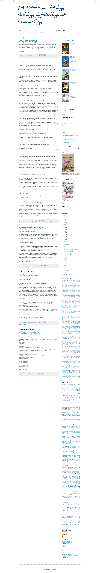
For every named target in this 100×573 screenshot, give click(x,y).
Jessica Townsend (65, 321)
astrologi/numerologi (66, 518)
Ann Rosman (70, 284)
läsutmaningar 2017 (66, 455)
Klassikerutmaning (76, 437)
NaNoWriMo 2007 (65, 477)
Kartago (73, 393)
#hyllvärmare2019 (75, 428)
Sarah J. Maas (77, 357)
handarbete (64, 521)
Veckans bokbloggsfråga (66, 440)
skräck (69, 419)
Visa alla (78, 559)
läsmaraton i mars (66, 445)
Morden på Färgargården (66, 476)
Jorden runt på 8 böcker (27, 266)
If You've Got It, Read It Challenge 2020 (57, 30)
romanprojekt (76, 491)
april (65, 265)
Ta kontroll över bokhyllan (74, 438)
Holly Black (65, 313)
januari (65, 270)
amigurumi (76, 516)
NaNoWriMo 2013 (65, 481)
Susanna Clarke (76, 366)
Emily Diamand (74, 305)
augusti (65, 258)
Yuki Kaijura (78, 507)
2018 (64, 226)
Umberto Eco (76, 372)
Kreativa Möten (31, 221)
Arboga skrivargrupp (65, 467)
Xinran (78, 377)
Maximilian (67, 475)
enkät (78, 409)
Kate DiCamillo (67, 326)
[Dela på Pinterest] (45, 55)
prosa (46, 221)
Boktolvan (68, 432)
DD (74, 467)
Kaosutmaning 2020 (67, 142)
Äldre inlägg (55, 379)
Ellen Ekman (68, 305)
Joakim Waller (76, 321)
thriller (72, 419)
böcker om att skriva (65, 487)
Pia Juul (71, 351)
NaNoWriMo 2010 (74, 478)
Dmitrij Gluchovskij (65, 302)
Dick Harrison (76, 301)
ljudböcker (64, 412)
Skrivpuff (74, 483)
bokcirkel (78, 408)
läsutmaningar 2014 (66, 452)
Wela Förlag (67, 400)
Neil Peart (75, 346)
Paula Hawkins (65, 350)
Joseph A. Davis (70, 322)
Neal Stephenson (75, 344)
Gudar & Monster (73, 82)
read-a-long (74, 457)
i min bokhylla (75, 443)
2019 (64, 224)
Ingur (22, 205)
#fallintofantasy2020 (74, 427)
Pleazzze (74, 482)
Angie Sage (64, 284)
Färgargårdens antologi (74, 471)
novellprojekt (70, 490)
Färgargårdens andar (65, 471)
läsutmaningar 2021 (75, 456)
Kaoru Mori (76, 323)
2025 (64, 215)
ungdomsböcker (77, 419)
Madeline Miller (76, 336)
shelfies (65, 419)
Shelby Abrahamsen (72, 361)
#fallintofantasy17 (65, 427)
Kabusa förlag (66, 393)
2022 (64, 219)
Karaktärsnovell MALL (29, 333)
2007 (64, 274)
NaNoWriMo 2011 (65, 480)
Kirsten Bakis (76, 331)
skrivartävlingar (65, 497)
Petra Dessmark (65, 351)
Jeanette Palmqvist (70, 317)
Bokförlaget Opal (76, 385)
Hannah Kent (65, 311)
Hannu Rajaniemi (73, 311)
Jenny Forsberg (71, 318)
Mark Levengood (69, 339)
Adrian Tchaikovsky (72, 280)
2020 (64, 222)
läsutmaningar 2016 (72, 454)
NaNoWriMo (75, 476)
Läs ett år (65, 438)
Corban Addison (74, 297)
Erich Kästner (68, 306)
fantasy (70, 410)
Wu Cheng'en (68, 377)
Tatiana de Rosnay (69, 368)
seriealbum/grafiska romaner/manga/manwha (71, 418)
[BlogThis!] (41, 55)
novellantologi (64, 490)
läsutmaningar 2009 (65, 448)
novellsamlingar (69, 414)
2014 (64, 232)
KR (70, 472)
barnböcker (72, 407)
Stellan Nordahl (73, 365)
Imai (62, 472)
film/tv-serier (76, 520)
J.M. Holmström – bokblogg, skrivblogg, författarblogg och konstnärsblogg (42, 15)
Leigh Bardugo (65, 333)
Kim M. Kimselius (71, 330)
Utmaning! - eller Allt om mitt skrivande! (36, 66)
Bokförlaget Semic (66, 387)
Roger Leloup (66, 355)
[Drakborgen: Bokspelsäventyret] (65, 53)
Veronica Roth (73, 375)
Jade (66, 472)
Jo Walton (71, 321)
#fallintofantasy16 (75, 426)
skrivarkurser (70, 496)
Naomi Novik (71, 343)
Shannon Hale (64, 361)
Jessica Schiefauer (75, 320)
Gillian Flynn (78, 310)
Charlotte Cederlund (65, 295)
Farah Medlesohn (77, 307)
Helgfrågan (64, 436)
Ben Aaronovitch (70, 290)
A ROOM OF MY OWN (67, 537)
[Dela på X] (42, 55)
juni (65, 262)
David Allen (74, 298)
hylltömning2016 (65, 443)
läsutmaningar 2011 (66, 450)
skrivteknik (76, 497)
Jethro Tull (74, 504)
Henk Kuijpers (71, 312)
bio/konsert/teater (73, 508)
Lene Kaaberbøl (73, 333)
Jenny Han (78, 318)
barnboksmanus (25, 221)
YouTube (70, 507)
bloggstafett (69, 408)
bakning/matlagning (76, 518)
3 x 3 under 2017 (71, 431)
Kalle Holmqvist (70, 323)
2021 (64, 220)
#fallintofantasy (65, 426)
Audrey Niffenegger (71, 289)
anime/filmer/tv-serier (67, 517)
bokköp (64, 409)
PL (70, 482)
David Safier (68, 300)
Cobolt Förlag (70, 389)
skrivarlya (76, 496)
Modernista (76, 395)
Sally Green (68, 356)
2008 (64, 272)
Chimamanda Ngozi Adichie (75, 295)
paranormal (76, 414)
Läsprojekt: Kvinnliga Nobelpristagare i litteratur (38, 30)
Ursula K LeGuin (76, 373)
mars (65, 267)
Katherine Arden (68, 327)
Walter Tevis (76, 376)
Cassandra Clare (77, 292)
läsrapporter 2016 (65, 447)
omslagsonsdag (64, 457)
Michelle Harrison (68, 342)
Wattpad (67, 486)
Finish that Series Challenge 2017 (74, 433)
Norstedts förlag (77, 396)
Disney (76, 389)
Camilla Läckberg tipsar (29, 276)
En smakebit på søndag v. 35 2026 (69, 538)
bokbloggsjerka (65, 441)
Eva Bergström (74, 306)
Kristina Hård (64, 332)
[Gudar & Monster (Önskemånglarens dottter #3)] (65, 92)
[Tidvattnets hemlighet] (65, 101)
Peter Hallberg (72, 350)
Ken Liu (63, 328)
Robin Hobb (77, 353)
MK (77, 473)
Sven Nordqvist (74, 367)
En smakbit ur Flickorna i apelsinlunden (70, 551)
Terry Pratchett (65, 370)
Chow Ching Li (66, 296)
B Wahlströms (68, 385)
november (66, 244)
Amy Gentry (74, 281)
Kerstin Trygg (68, 328)
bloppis (74, 408)
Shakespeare (76, 360)
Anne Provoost (73, 285)
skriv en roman (76, 493)
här (23, 51)
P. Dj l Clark (76, 347)
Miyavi (78, 504)
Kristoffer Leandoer (71, 332)
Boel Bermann (72, 291)
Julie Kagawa (76, 322)
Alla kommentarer (67, 125)
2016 (64, 229)
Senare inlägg (22, 379)
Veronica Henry (73, 97)
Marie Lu (63, 339)
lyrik (68, 412)
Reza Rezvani (71, 352)
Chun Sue (68, 297)
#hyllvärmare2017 (65, 428)
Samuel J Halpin (75, 356)
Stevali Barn (70, 399)
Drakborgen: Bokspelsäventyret (73, 45)
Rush (69, 505)
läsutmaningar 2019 (75, 455)
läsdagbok (72, 412)
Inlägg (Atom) (28, 382)
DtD (71, 468)
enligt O (64, 545)
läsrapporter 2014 (66, 446)
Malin (31, 69)
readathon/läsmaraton (69, 459)
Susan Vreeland (68, 366)
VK (74, 485)
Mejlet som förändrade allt (67, 542)
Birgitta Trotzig (77, 290)
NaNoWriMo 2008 (75, 477)
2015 (64, 231)
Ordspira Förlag (64, 399)
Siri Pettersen (65, 364)
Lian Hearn (68, 334)
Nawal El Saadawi (66, 344)
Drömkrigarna (64, 468)
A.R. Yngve (64, 280)
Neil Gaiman (66, 346)
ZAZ (64, 508)
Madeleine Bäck (69, 336)
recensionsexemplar (75, 415)
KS (73, 472)
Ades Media (64, 384)
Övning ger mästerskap (28, 41)
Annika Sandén (69, 286)
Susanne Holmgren (65, 367)
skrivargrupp (64, 496)
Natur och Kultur (70, 396)
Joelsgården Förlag (76, 392)
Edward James (76, 302)
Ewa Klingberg (69, 307)
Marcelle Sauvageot (73, 337)
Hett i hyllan (71, 436)
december (66, 243)
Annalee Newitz (73, 70)
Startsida (20, 30)
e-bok (74, 409)
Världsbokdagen (64, 407)
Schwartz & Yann (66, 358)
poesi (44, 221)
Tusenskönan (53, 221)
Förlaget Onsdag (71, 390)
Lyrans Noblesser (67, 549)
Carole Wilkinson (70, 292)
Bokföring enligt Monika (68, 554)
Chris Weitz (73, 296)
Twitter (63, 516)
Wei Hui (63, 377)
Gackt (68, 504)
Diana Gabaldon (76, 300)
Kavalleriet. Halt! (64, 473)
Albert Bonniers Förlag (72, 384)
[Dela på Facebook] (44, 55)
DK (78, 467)
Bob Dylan (65, 291)
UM (71, 485)
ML (62, 475)
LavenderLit (70, 395)
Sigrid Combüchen (69, 362)
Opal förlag (75, 397)
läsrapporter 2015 (75, 446)
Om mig (25, 30)
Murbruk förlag (64, 396)
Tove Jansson (69, 372)
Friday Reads (67, 434)
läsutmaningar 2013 (73, 451)
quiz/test (67, 524)
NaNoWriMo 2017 (65, 482)
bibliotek (77, 407)
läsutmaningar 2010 (74, 448)
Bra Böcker (72, 388)
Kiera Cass (75, 328)
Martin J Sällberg (77, 339)
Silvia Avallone (76, 362)
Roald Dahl (77, 352)
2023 (64, 217)
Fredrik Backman (77, 308)
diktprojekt (77, 487)
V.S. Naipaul (65, 375)
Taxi (50, 209)
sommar (76, 524)
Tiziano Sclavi (73, 370)
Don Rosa (70, 302)
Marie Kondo (77, 338)
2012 (64, 236)
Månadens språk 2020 (67, 138)
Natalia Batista (77, 343)
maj (65, 263)
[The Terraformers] (65, 79)
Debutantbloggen (66, 541)
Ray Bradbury (65, 352)
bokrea (69, 409)
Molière (66, 343)
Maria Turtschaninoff (69, 338)
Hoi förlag (68, 392)
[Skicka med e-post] (40, 55)
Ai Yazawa (68, 281)
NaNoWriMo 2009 (65, 478)
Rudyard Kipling (73, 355)
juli (64, 260)
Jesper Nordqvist (66, 320)
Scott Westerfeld (73, 358)
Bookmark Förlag (65, 388)
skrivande (24, 56)
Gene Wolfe (71, 310)
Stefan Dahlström (65, 365)
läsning (77, 412)
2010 (64, 239)
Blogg (64, 132)
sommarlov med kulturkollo (67, 460)
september (66, 257)
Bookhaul (64, 406)
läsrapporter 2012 (76, 445)
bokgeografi (74, 441)
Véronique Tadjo (70, 376)
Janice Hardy (69, 316)
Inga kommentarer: (34, 55)
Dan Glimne (73, 47)
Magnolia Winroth (65, 337)
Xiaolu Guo (73, 377)
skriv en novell (68, 493)
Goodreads (76, 434)
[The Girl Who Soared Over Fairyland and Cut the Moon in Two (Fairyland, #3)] (65, 66)
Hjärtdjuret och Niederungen (31, 228)
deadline (72, 487)
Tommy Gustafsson (72, 371)
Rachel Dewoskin (77, 351)
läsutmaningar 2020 (66, 456)
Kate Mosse (74, 326)
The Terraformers (73, 69)
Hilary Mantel (78, 312)
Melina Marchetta (73, 341)
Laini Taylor (72, 83)
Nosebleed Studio (67, 397)
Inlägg (64, 123)
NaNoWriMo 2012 (74, 480)
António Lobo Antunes (71, 287)
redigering (68, 491)
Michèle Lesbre (75, 342)
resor (72, 524)
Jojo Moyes (64, 322)
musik (63, 510)
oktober (65, 246)
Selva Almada (69, 360)
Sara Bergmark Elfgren (69, 357)
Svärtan (64, 546)
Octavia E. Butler (69, 347)
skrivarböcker (76, 495)
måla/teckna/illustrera (38, 221)
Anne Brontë (67, 285)
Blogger (54, 569)
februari (65, 268)
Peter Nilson (78, 350)
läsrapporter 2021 (75, 447)
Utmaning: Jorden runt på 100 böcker (26, 32)
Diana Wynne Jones (66, 301)
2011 (64, 238)
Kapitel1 (77, 472)
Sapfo (63, 357)
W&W (75, 399)
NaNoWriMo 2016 (75, 481)
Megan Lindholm (66, 341)
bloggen (63, 408)
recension (64, 415)
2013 (64, 234)
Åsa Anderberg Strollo (65, 378)
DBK (71, 467)
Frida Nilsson (65, 310)
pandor (63, 524)
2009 (64, 241)
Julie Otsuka (64, 323)
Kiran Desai (71, 331)
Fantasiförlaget (64, 390)
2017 (64, 227)
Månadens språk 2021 (40, 32)
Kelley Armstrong (76, 327)
